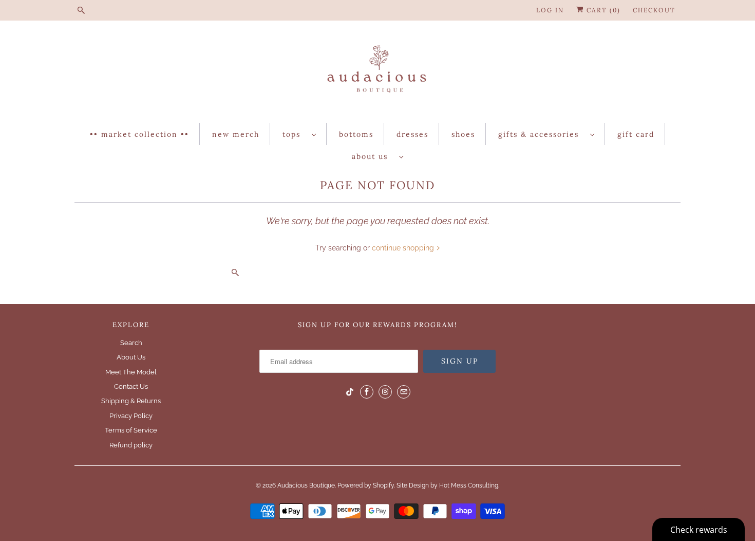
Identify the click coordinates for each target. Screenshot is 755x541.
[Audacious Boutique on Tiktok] (350, 392)
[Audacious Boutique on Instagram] (385, 392)
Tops (294, 134)
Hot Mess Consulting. (469, 485)
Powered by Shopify (365, 485)
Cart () (602, 10)
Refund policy (131, 445)
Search (131, 343)
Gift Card (635, 134)
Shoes (463, 134)
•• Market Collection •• (139, 134)
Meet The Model (131, 372)
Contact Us (131, 386)
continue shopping (404, 248)
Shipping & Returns (131, 401)
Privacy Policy (131, 416)
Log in (550, 10)
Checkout (654, 10)
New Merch (235, 134)
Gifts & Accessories (541, 134)
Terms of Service (131, 430)
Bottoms (356, 134)
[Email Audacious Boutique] (403, 392)
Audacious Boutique (306, 485)
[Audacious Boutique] (377, 74)
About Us (373, 156)
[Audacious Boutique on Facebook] (366, 392)
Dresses (412, 134)
